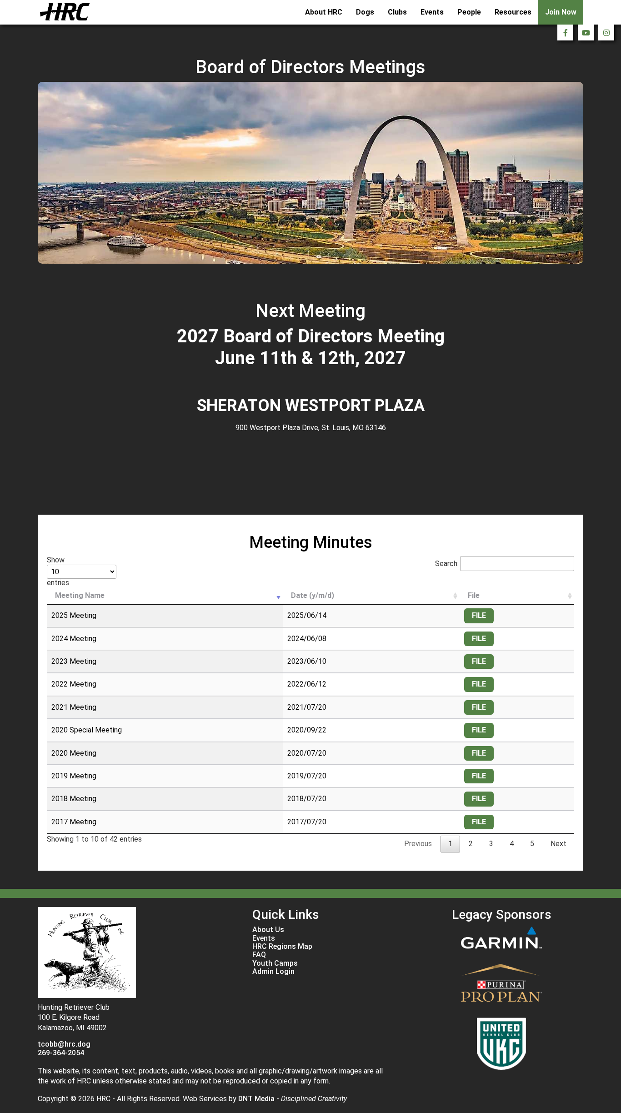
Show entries (58, 571)
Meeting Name (80, 595)
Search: (447, 563)
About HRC (323, 12)
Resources (513, 12)
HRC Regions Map (282, 947)
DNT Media (256, 1098)
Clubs (397, 12)
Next (558, 843)
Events (432, 12)
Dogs (365, 12)
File (474, 595)
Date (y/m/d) (312, 595)
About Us (268, 930)
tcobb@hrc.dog (64, 1044)
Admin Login (273, 972)
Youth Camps (275, 963)
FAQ (259, 955)
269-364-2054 (61, 1053)
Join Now (560, 12)
